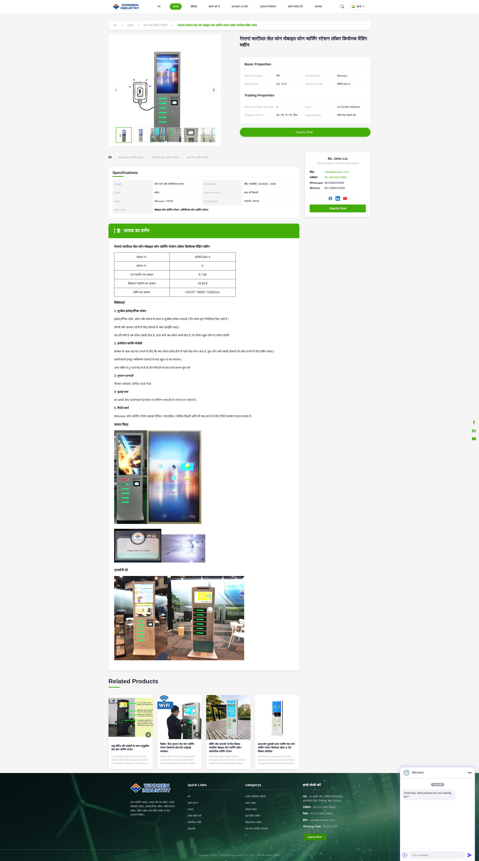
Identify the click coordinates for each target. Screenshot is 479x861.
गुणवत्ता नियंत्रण (268, 6)
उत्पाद (176, 6)
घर (159, 6)
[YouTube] (474, 439)
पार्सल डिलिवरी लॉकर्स (255, 796)
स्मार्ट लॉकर (250, 802)
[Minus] (469, 772)
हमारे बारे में (214, 6)
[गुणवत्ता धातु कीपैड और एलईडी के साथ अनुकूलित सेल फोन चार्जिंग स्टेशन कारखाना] (131, 717)
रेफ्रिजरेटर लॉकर (253, 822)
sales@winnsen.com (337, 171)
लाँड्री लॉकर (251, 809)
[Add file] (405, 855)
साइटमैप (191, 828)
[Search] (342, 6)
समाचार (318, 6)
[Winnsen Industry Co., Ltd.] (126, 6)
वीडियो (194, 6)
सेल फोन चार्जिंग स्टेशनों (256, 828)
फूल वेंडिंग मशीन (252, 815)
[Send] (470, 855)
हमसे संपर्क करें (295, 6)
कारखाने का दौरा (240, 6)
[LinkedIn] (474, 430)
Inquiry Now (337, 208)
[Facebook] (474, 422)
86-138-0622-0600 (336, 177)
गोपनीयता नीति (194, 822)
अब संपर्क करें (130, 763)
